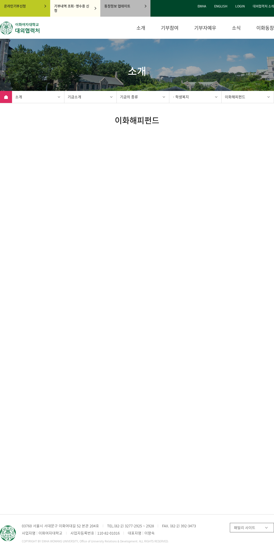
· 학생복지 (181, 97)
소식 (236, 27)
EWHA (202, 6)
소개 (140, 27)
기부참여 (170, 27)
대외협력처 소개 (263, 6)
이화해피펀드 (235, 97)
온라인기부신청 (15, 5)
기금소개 (74, 97)
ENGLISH (220, 6)
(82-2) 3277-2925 (128, 526)
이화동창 (265, 27)
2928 (150, 526)
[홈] (6, 97)
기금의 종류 (129, 97)
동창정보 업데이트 (117, 5)
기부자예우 (205, 27)
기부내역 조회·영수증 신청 (71, 8)
